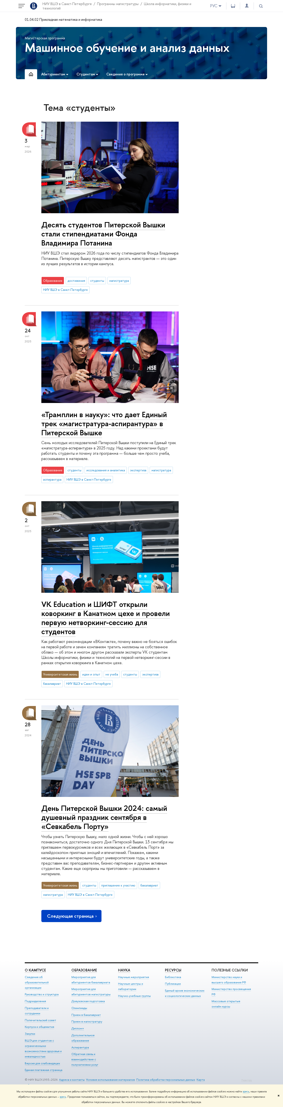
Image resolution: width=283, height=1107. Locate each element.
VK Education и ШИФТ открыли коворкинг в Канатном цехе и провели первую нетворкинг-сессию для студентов (105, 618)
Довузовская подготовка (88, 1001)
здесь (246, 1091)
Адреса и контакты (72, 1080)
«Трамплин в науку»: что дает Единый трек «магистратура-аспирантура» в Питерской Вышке (104, 423)
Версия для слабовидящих (42, 1063)
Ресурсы (173, 970)
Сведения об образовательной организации (37, 982)
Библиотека (173, 977)
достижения (76, 280)
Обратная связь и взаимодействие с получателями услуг (84, 1059)
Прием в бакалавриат (86, 1015)
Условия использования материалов (110, 1080)
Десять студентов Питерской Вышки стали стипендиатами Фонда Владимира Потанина (103, 233)
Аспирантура (80, 1047)
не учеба (111, 674)
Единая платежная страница (43, 1070)
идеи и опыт (91, 674)
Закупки (30, 1034)
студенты (97, 280)
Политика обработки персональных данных (165, 1080)
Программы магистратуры (118, 3)
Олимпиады (79, 1008)
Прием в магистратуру (86, 1021)
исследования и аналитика (105, 470)
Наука (124, 970)
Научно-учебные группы (134, 996)
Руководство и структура (42, 994)
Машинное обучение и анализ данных (127, 47)
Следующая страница (70, 916)
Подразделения (35, 1001)
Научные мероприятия (133, 977)
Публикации (173, 984)
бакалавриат (52, 683)
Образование (84, 970)
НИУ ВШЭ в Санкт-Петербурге (67, 3)
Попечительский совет (40, 1020)
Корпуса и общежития (39, 1027)
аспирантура (52, 479)
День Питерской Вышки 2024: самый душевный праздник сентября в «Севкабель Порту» (104, 817)
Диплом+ (77, 1028)
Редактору (246, 1080)
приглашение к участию (118, 885)
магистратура (119, 280)
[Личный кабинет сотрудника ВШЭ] (247, 6)
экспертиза (138, 470)
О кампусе (35, 970)
